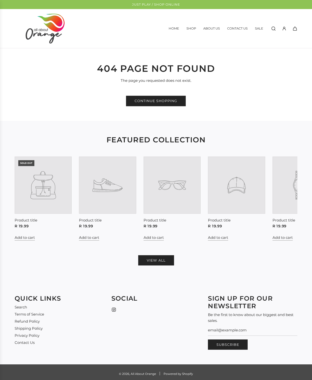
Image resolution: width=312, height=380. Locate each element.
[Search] (273, 28)
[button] (23, 198)
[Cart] (295, 28)
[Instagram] (113, 309)
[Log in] (284, 28)
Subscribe (227, 344)
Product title (26, 220)
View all (156, 260)
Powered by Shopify (178, 374)
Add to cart (25, 237)
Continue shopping (156, 101)
